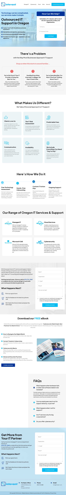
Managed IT (26, 4)
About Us (48, 4)
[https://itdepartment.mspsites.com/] (9, 483)
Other (43, 4)
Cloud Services (49, 222)
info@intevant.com (57, 484)
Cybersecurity (33, 4)
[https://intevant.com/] (8, 4)
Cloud (39, 4)
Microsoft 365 (17, 241)
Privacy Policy (53, 493)
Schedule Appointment (58, 4)
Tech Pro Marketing (45, 493)
